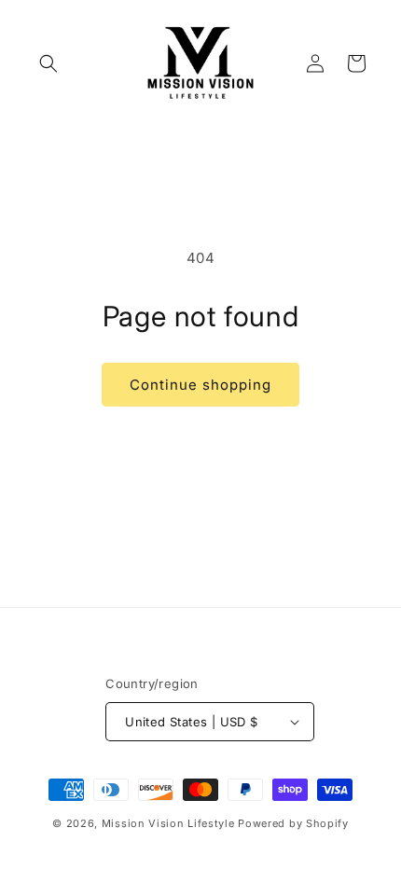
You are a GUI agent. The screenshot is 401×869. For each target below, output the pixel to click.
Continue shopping (200, 384)
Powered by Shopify (293, 823)
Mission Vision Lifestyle (168, 823)
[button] (48, 63)
